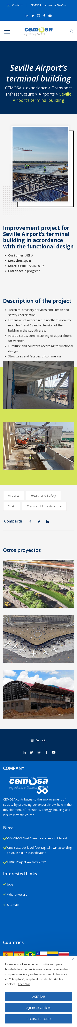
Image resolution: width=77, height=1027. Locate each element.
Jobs (10, 884)
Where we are (17, 894)
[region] (38, 991)
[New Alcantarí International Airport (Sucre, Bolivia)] (38, 693)
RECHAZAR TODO (38, 1019)
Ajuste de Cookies (38, 1008)
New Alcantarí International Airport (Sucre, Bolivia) (38, 714)
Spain (11, 506)
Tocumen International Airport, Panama (39, 659)
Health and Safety (43, 495)
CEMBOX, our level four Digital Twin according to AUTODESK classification (39, 850)
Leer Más (24, 984)
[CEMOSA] (38, 31)
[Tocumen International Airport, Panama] (38, 638)
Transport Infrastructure (44, 506)
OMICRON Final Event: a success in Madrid (37, 838)
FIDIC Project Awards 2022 (26, 862)
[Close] (72, 959)
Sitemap (13, 904)
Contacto (17, 5)
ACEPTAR (38, 996)
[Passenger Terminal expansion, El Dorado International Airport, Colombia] (38, 579)
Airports (14, 495)
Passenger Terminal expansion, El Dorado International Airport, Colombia (39, 603)
